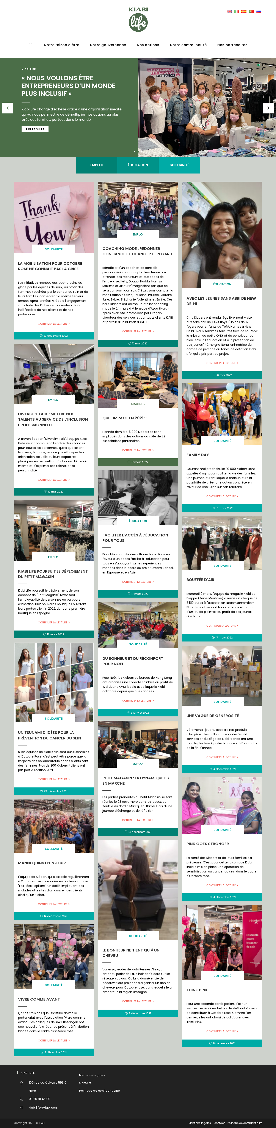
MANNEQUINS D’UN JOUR (42, 863)
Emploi (96, 165)
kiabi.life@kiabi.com (43, 1107)
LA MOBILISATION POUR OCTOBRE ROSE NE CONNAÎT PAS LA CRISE (50, 266)
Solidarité (179, 165)
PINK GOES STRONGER (208, 843)
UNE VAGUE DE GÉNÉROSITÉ (213, 715)
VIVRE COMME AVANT (39, 999)
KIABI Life (138, 404)
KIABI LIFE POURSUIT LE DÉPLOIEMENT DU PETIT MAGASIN (53, 574)
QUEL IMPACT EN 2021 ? (124, 418)
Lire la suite (35, 129)
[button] (268, 108)
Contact (85, 1083)
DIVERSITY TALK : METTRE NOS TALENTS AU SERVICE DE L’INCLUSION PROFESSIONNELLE (53, 419)
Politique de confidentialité (99, 1091)
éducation (138, 165)
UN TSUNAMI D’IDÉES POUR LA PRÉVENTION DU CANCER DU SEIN (49, 735)
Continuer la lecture (52, 323)
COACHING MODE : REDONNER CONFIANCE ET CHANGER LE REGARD (137, 251)
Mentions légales (92, 1075)
